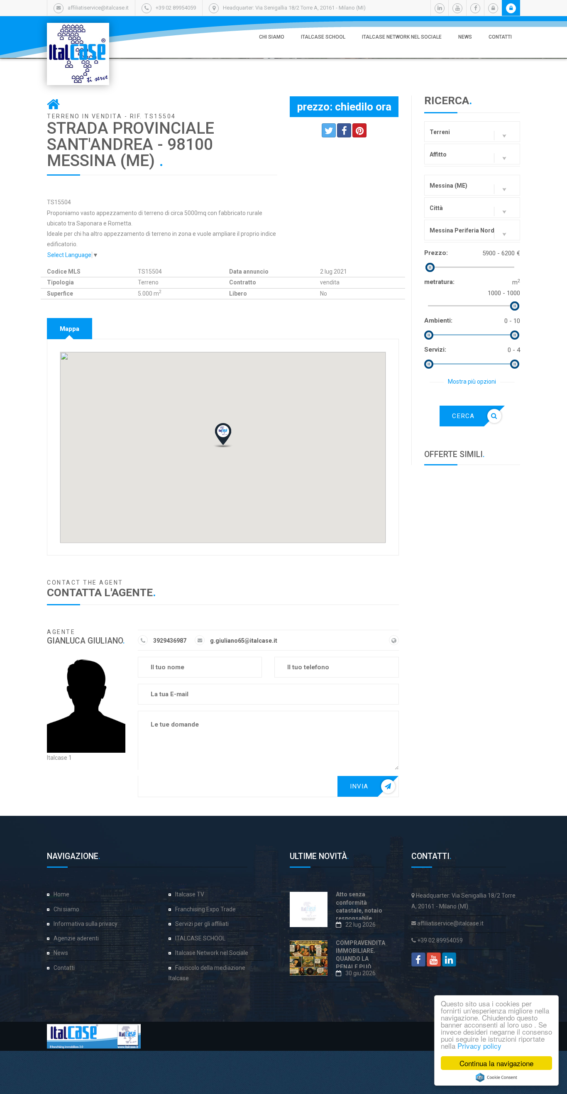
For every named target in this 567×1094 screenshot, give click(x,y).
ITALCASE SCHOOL (323, 37)
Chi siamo (271, 37)
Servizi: (435, 349)
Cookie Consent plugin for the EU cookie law (496, 1077)
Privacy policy (479, 1045)
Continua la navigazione (496, 1063)
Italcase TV (189, 894)
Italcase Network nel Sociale (402, 37)
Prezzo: (436, 253)
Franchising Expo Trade (205, 909)
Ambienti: (438, 320)
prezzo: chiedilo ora (344, 106)
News (465, 37)
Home (61, 894)
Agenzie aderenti (76, 938)
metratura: (439, 282)
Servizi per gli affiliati (202, 923)
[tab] (69, 328)
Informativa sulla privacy (85, 923)
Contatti (500, 37)
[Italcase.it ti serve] (78, 31)
